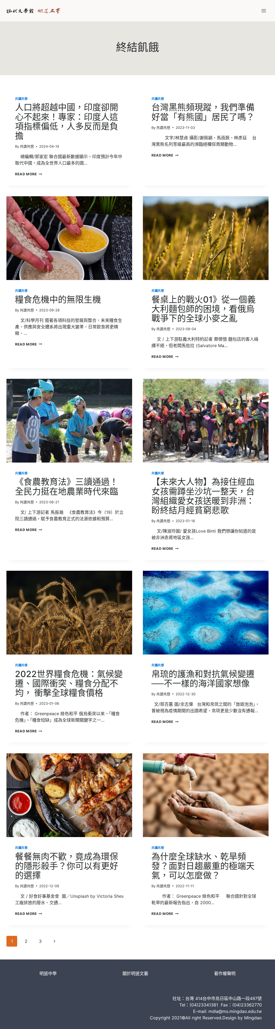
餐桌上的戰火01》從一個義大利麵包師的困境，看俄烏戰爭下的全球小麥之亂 (203, 308)
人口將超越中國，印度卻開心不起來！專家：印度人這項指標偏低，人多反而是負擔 (66, 121)
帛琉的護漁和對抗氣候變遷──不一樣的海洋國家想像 (203, 679)
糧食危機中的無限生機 (58, 299)
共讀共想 (21, 99)
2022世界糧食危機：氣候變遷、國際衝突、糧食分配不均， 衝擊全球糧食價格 (69, 683)
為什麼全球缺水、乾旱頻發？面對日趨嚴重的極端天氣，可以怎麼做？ (203, 866)
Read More (28, 174)
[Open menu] (264, 10)
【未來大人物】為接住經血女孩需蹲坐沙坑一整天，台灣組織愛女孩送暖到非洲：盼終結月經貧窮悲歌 (203, 496)
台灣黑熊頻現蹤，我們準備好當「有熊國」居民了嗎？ (203, 112)
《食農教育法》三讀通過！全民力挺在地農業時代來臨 (66, 486)
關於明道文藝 (135, 973)
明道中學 (48, 973)
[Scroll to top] (261, 1020)
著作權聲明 (225, 973)
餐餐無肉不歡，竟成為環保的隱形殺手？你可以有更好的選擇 (66, 866)
